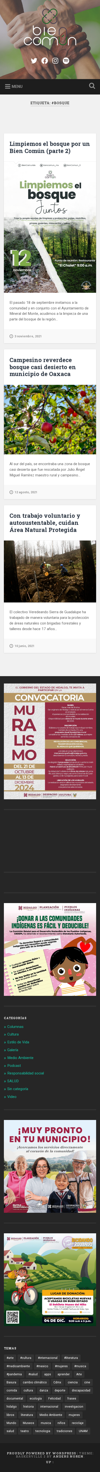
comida (12, 1390)
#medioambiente (18, 1366)
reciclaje (77, 1423)
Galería (12, 1050)
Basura (11, 1382)
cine (87, 1382)
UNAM (83, 1431)
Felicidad (54, 1398)
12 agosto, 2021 (26, 492)
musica (46, 1423)
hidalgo (12, 1406)
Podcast (14, 1065)
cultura (28, 1390)
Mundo (11, 1423)
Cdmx (57, 1382)
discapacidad (81, 1390)
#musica (80, 1366)
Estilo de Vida (18, 1042)
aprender (64, 1374)
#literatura (71, 1358)
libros (10, 1415)
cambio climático (35, 1382)
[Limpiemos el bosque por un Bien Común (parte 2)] (50, 227)
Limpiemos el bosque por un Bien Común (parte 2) (49, 147)
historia (28, 1406)
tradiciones (64, 1431)
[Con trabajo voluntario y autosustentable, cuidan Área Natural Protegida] (50, 571)
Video (12, 1097)
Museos (28, 1423)
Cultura (13, 1034)
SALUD (13, 1081)
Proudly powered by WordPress (41, 1453)
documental (15, 1398)
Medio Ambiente (20, 1058)
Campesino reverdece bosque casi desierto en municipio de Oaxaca (42, 367)
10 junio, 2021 (24, 646)
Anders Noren (68, 1456)
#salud (33, 1374)
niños (61, 1423)
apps (47, 1374)
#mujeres (61, 1366)
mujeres (74, 1415)
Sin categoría (17, 1089)
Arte (79, 1374)
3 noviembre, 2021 (28, 336)
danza (44, 1390)
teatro (25, 1431)
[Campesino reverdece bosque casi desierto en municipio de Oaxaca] (50, 419)
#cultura (25, 1358)
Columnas (15, 1027)
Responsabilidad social (25, 1073)
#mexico (42, 1366)
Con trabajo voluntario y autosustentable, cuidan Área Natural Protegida (44, 523)
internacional (49, 1406)
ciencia (73, 1382)
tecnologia (42, 1431)
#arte (10, 1358)
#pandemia (14, 1374)
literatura (27, 1415)
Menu (17, 86)
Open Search (91, 86)
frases (71, 1398)
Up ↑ (50, 1462)
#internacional (48, 1358)
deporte (60, 1390)
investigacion (74, 1406)
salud (10, 1431)
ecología (36, 1398)
